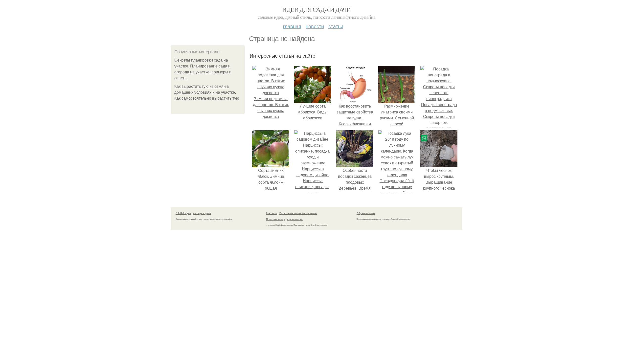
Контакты (271, 213)
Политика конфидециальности (284, 219)
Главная (292, 26)
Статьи (335, 26)
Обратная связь (366, 213)
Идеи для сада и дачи (316, 9)
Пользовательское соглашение (298, 213)
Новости (315, 26)
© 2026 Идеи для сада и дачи (193, 213)
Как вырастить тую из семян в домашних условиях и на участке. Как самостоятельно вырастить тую (206, 92)
